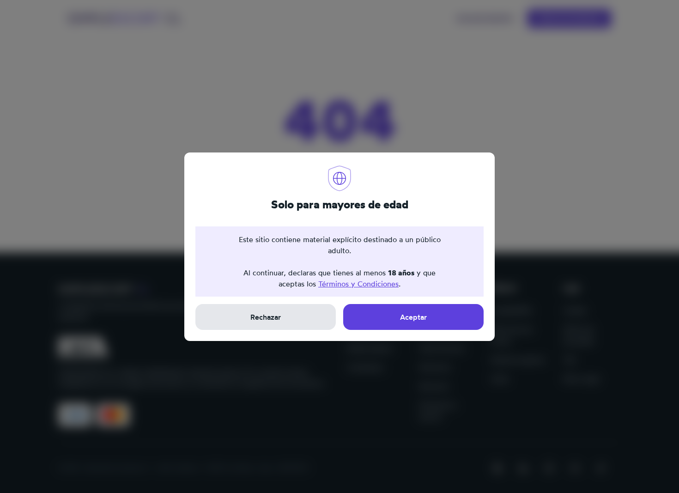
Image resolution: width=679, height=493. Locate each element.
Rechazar (265, 317)
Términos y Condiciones (358, 283)
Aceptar (413, 317)
